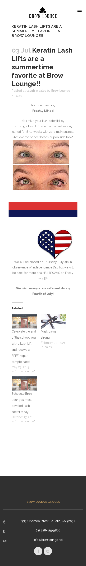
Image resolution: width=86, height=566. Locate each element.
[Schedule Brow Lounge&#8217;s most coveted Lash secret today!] (24, 383)
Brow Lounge (60, 90)
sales (42, 90)
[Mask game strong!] (53, 321)
